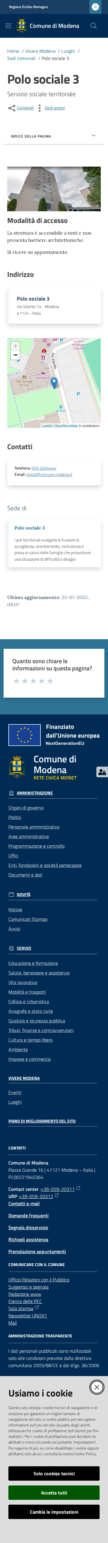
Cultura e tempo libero (30, 1039)
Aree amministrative (28, 836)
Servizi (24, 948)
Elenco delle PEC (25, 1301)
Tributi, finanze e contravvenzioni (41, 1030)
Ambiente (18, 1049)
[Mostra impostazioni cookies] (102, 772)
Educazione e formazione (33, 963)
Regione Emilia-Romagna (28, 7)
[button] (93, 25)
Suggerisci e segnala (28, 1286)
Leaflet (47, 425)
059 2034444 (44, 468)
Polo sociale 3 (29, 528)
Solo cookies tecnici (54, 1473)
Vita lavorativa (22, 982)
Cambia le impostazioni (54, 1511)
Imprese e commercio (29, 1059)
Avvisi (14, 928)
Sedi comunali (21, 58)
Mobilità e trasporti (27, 992)
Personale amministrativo (33, 826)
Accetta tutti (54, 1492)
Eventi (14, 1092)
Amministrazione (35, 793)
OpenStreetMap (66, 425)
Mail (12, 1322)
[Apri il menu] (8, 25)
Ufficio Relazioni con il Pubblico (38, 1279)
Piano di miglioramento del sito (42, 1121)
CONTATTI (17, 1148)
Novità (23, 894)
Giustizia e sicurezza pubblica (36, 1020)
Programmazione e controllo (36, 846)
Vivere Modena (40, 51)
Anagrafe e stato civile (30, 1011)
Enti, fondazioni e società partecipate (45, 865)
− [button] (15, 355)
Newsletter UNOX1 (27, 1315)
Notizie (15, 909)
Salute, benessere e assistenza (39, 972)
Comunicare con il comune (36, 1264)
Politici (14, 817)
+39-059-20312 (36, 1196)
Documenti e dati (25, 874)
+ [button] (15, 346)
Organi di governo (26, 807)
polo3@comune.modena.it (49, 474)
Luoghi (68, 51)
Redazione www (24, 1294)
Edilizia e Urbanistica (28, 1001)
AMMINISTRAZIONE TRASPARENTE (40, 1336)
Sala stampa (20, 1308)
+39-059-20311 (58, 1189)
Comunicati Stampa (27, 919)
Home (13, 51)
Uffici (13, 855)
